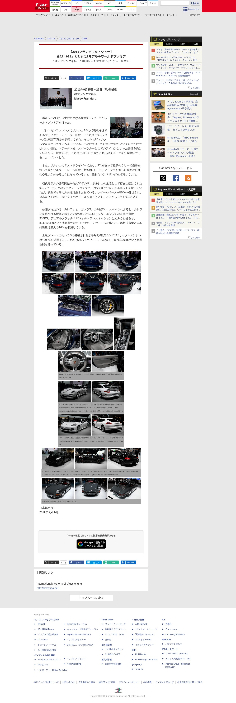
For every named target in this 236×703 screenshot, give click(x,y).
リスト (64, 78)
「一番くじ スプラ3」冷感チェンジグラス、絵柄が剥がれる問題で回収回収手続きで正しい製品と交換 (177, 233)
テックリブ (137, 665)
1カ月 (195, 44)
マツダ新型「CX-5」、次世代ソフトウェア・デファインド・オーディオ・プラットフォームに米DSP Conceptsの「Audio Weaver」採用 (178, 68)
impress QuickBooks (175, 634)
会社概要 (147, 682)
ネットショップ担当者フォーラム (82, 629)
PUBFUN (166, 639)
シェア (79, 78)
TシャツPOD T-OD (114, 634)
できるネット (44, 665)
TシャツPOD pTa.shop (177, 653)
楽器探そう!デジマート (115, 629)
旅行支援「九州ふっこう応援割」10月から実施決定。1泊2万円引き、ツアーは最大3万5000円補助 (178, 210)
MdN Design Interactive (146, 659)
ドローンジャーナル (47, 645)
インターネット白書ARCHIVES (52, 670)
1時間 (156, 44)
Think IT (41, 624)
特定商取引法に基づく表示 (189, 682)
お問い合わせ (68, 682)
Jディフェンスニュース (146, 629)
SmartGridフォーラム (77, 624)
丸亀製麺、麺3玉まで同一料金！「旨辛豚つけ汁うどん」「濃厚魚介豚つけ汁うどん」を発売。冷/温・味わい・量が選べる (177, 218)
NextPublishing (74, 664)
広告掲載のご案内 (86, 682)
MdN (134, 650)
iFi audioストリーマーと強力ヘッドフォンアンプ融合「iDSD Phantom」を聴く (183, 152)
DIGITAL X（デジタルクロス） (81, 645)
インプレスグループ (164, 682)
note (113, 78)
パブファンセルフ (174, 644)
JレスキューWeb (143, 639)
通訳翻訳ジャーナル (144, 634)
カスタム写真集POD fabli (178, 658)
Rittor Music (108, 620)
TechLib (139, 669)
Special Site (165, 94)
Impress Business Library (79, 634)
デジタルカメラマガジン (49, 659)
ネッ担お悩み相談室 (47, 650)
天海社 (169, 624)
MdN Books (140, 654)
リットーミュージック (115, 624)
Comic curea (171, 629)
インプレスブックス (76, 658)
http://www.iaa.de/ (47, 588)
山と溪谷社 (107, 645)
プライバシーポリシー (129, 682)
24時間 (169, 44)
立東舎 (108, 639)
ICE (164, 620)
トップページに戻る (91, 597)
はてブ (96, 78)
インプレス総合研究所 (48, 634)
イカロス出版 (138, 620)
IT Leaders (43, 639)
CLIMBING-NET (112, 654)
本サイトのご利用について (46, 682)
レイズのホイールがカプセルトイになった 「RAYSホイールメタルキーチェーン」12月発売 (177, 60)
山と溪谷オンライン (114, 649)
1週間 (182, 44)
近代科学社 (107, 659)
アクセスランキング (169, 39)
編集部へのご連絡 (107, 682)
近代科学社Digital (113, 664)
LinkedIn (130, 78)
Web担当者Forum (46, 629)
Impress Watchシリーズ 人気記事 (177, 189)
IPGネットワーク (170, 649)
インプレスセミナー (76, 639)
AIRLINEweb (141, 624)
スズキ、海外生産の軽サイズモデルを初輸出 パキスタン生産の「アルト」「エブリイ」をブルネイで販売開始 (178, 52)
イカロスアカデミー (144, 645)
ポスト (54, 78)
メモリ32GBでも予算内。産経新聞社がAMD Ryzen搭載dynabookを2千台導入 (182, 105)
